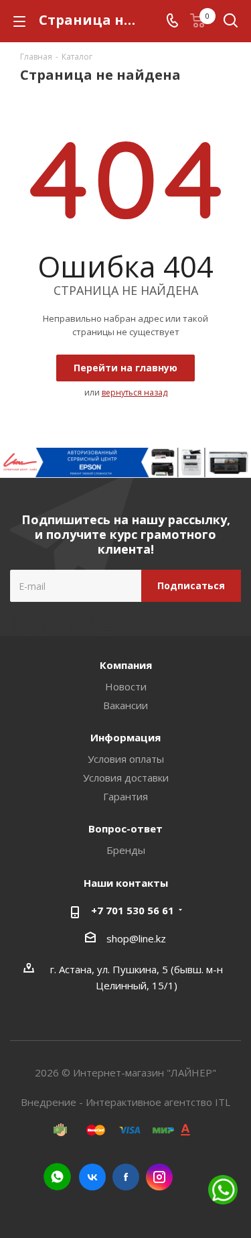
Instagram (159, 1177)
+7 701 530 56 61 (132, 910)
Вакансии (125, 705)
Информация (125, 737)
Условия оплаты (126, 758)
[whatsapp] (57, 1177)
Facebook (125, 1177)
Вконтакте (92, 1177)
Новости (126, 686)
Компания (126, 665)
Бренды (125, 850)
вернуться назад (134, 392)
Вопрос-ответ (125, 828)
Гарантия (125, 796)
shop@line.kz (136, 938)
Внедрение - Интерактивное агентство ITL (125, 1102)
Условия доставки (126, 777)
